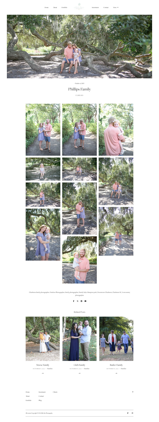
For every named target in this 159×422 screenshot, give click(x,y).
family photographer (71, 292)
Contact (105, 7)
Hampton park (92, 292)
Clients (55, 392)
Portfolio (64, 7)
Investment (95, 7)
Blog (40, 400)
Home (46, 7)
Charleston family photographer (39, 292)
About (55, 7)
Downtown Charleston (104, 292)
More (115, 7)
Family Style (83, 292)
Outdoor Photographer (57, 292)
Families (79, 95)
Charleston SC (117, 292)
